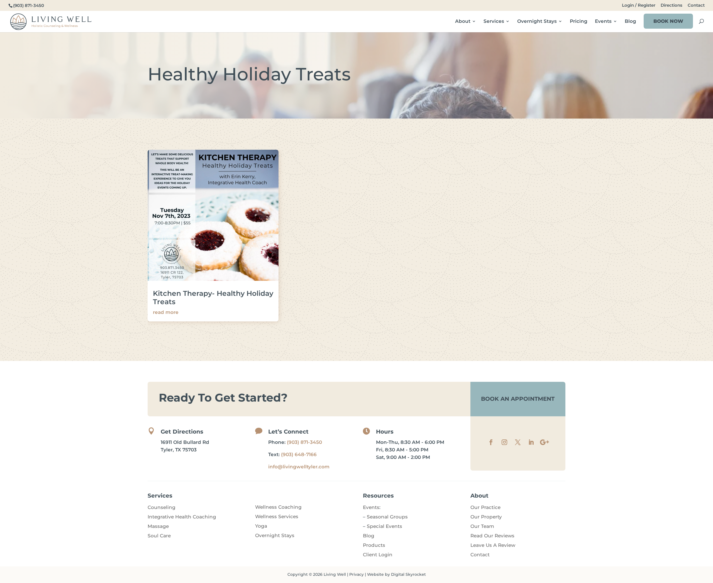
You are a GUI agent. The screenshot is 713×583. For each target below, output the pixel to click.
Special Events (384, 526)
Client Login (377, 554)
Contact (696, 5)
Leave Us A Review (492, 545)
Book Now (668, 21)
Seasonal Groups (387, 517)
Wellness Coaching (278, 507)
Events (603, 21)
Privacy (356, 574)
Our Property (486, 517)
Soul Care (159, 535)
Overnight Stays (537, 21)
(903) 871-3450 (304, 442)
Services (494, 21)
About (462, 21)
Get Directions (182, 431)
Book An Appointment (518, 398)
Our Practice (485, 507)
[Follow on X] (517, 442)
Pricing (578, 21)
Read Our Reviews (492, 535)
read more (166, 312)
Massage (158, 526)
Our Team (482, 526)
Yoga (261, 526)
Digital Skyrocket (408, 574)
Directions (671, 5)
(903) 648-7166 (299, 454)
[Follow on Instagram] (504, 442)
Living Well (335, 574)
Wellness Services (276, 516)
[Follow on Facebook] (491, 442)
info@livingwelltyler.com (298, 466)
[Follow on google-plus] (544, 442)
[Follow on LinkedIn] (531, 442)
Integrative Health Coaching (182, 517)
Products (374, 545)
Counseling (161, 507)
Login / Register (638, 5)
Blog (630, 21)
